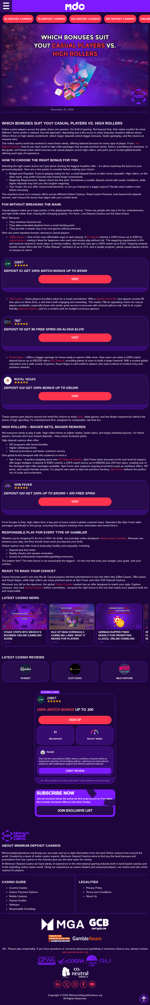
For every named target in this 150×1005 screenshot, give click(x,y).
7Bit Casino (15, 298)
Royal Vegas (16, 357)
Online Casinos (64, 584)
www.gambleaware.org (75, 952)
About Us (91, 896)
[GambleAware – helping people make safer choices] (87, 938)
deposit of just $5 (106, 298)
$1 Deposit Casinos (18, 18)
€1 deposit (93, 236)
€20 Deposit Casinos (70, 459)
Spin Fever (116, 469)
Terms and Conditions (98, 892)
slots (80, 416)
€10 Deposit (57, 360)
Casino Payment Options (23, 892)
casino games (17, 240)
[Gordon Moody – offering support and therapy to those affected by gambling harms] (59, 939)
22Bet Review (75, 770)
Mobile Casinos (18, 896)
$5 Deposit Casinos (51, 18)
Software (14, 904)
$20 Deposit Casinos (120, 18)
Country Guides (18, 887)
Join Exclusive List (75, 810)
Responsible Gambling (114, 538)
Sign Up (75, 719)
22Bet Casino (17, 236)
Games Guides (18, 900)
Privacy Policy (94, 887)
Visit (75, 279)
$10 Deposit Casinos (85, 18)
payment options (28, 308)
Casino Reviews (34, 587)
